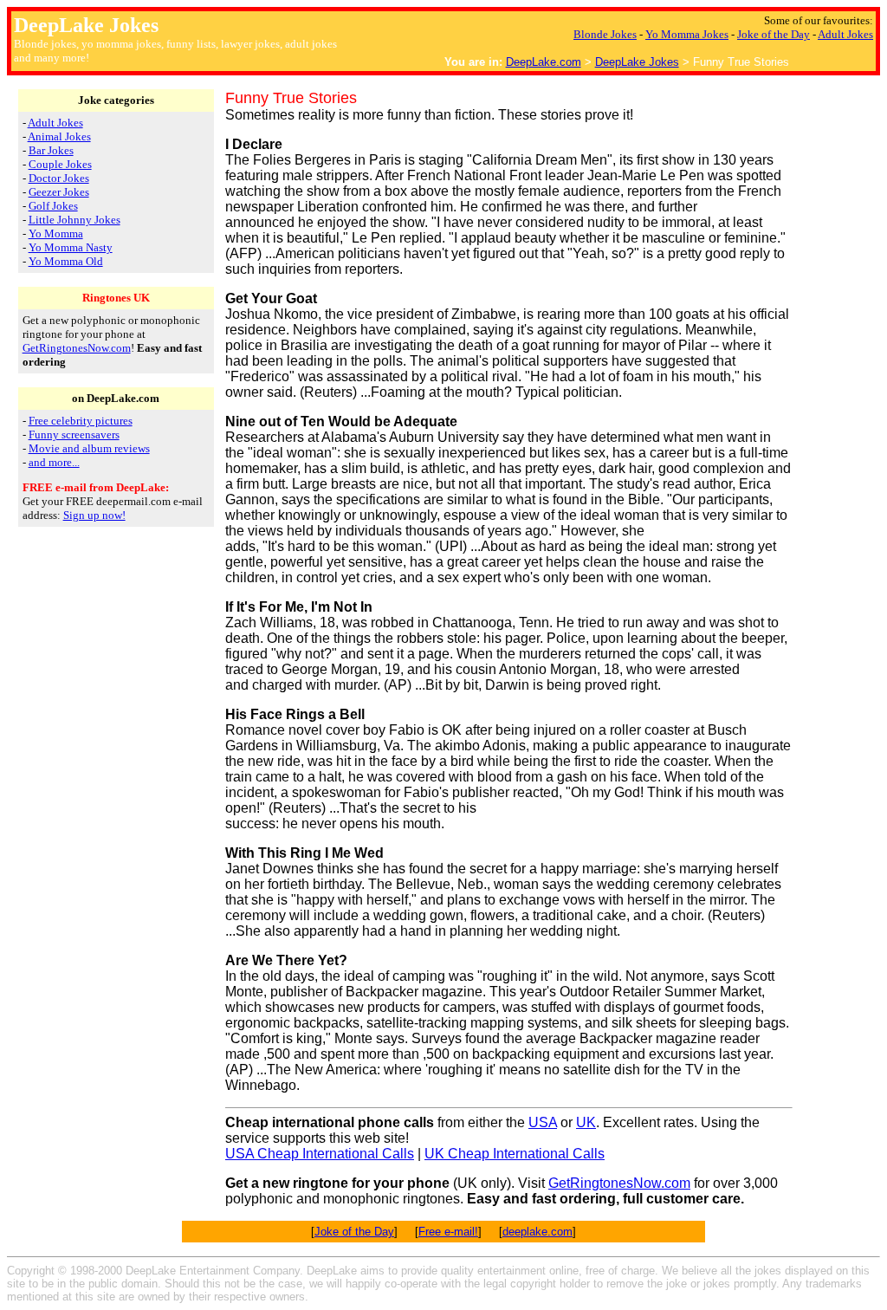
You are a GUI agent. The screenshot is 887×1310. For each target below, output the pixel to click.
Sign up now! (94, 515)
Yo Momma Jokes (686, 34)
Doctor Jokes (59, 178)
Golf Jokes (53, 205)
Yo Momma (56, 233)
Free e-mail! (448, 1231)
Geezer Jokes (59, 191)
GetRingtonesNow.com (77, 347)
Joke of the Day (773, 34)
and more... (54, 462)
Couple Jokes (60, 164)
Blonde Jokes (605, 34)
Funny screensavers (74, 434)
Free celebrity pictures (81, 420)
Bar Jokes (51, 150)
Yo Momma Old (66, 261)
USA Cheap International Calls (319, 1153)
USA (542, 1122)
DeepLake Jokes (637, 61)
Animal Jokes (59, 136)
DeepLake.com (543, 61)
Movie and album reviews (89, 448)
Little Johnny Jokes (74, 219)
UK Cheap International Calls (514, 1153)
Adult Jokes (845, 34)
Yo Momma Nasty (71, 247)
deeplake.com (537, 1231)
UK (586, 1122)
